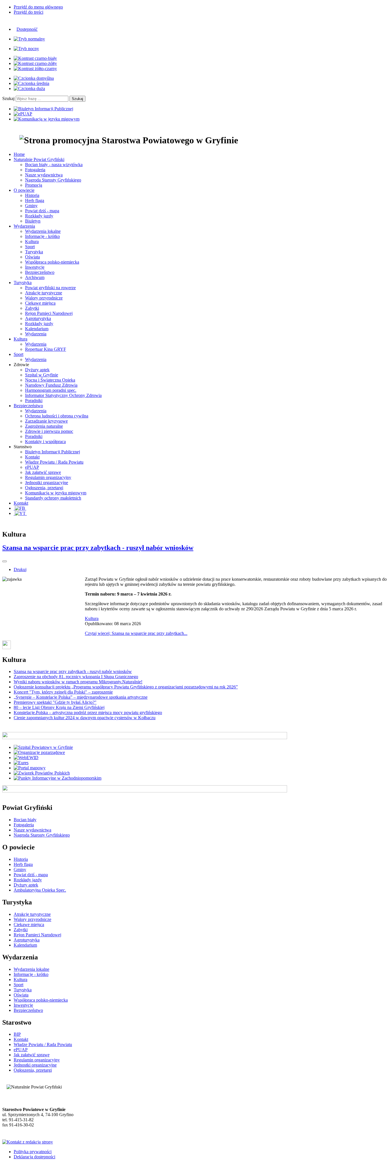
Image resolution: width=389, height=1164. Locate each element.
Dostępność (27, 29)
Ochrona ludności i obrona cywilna (56, 415)
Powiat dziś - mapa (42, 210)
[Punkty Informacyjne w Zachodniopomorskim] (57, 778)
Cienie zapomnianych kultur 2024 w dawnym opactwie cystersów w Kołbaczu (84, 717)
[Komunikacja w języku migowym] (46, 119)
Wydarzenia (35, 333)
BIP (17, 1034)
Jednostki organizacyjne (46, 482)
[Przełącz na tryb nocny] (26, 48)
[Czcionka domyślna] (34, 78)
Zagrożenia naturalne (44, 426)
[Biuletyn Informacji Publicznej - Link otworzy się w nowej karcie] (43, 108)
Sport (30, 246)
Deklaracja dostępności (34, 1156)
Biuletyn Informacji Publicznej (52, 451)
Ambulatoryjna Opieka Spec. (40, 890)
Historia (32, 195)
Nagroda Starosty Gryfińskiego (53, 180)
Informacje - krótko (42, 236)
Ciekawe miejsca (40, 303)
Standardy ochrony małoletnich (53, 498)
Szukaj (8, 98)
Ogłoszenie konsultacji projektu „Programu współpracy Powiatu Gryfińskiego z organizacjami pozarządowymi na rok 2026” (126, 686)
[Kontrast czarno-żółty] (35, 63)
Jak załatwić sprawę (43, 472)
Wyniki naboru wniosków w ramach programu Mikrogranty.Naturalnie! (78, 681)
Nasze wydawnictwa (44, 174)
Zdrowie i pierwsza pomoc (49, 431)
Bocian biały (25, 819)
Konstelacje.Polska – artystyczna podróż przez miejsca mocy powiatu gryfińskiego (88, 712)
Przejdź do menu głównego (38, 7)
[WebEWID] (26, 757)
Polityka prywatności (33, 1151)
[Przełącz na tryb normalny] (29, 38)
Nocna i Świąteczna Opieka (50, 380)
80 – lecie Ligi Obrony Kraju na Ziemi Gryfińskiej (59, 707)
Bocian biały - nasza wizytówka (54, 164)
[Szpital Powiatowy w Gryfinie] (43, 747)
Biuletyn (32, 221)
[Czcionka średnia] (31, 83)
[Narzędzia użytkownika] (4, 561)
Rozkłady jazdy (39, 215)
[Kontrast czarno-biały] (35, 58)
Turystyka (34, 251)
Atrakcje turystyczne (43, 292)
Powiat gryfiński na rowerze (50, 287)
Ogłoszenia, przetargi (44, 487)
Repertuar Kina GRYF (45, 349)
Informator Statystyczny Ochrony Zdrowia (63, 395)
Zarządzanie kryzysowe (46, 421)
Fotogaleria (35, 169)
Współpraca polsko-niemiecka (52, 262)
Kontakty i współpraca (45, 441)
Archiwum (34, 277)
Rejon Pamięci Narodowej (49, 313)
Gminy (31, 205)
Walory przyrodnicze (44, 297)
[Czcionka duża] (29, 88)
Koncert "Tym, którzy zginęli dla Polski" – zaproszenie (63, 692)
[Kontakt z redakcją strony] (27, 1141)
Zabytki (32, 308)
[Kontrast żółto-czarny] (35, 68)
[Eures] (21, 762)
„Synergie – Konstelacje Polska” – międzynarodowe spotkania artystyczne (81, 697)
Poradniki (33, 400)
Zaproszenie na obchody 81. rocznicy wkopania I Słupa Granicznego (76, 676)
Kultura (32, 241)
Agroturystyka (38, 318)
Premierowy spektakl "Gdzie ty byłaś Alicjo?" (55, 702)
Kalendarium (36, 328)
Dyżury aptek (37, 369)
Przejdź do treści (28, 12)
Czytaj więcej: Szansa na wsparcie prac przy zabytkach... (136, 633)
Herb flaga (34, 200)
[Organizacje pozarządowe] (39, 752)
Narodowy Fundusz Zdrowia (51, 385)
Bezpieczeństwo (39, 272)
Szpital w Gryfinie (41, 374)
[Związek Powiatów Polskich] (42, 772)
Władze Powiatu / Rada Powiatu (54, 462)
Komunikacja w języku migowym (55, 492)
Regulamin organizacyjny (48, 477)
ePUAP (32, 467)
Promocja (33, 185)
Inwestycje (34, 267)
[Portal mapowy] (30, 767)
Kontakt (32, 456)
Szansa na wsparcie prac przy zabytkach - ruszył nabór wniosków (97, 547)
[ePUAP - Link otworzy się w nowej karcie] (23, 113)
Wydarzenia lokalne (43, 231)
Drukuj (20, 569)
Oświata (32, 256)
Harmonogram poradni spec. (50, 390)
